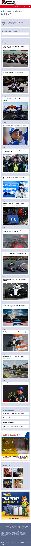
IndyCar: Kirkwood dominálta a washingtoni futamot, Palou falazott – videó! (15, 306)
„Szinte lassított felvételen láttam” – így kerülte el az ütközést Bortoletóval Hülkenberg (15, 230)
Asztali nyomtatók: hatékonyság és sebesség (13, 413)
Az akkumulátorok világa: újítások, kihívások (13, 426)
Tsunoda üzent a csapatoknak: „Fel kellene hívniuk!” (15, 125)
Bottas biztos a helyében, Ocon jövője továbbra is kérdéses (14, 280)
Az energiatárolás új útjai (8, 422)
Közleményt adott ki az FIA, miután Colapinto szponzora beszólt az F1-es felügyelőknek (13, 204)
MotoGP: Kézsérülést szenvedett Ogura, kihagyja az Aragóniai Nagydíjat (15, 150)
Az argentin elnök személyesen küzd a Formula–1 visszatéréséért (14, 357)
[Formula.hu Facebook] (15, 6)
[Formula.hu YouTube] (24, 6)
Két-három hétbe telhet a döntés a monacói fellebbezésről (13, 73)
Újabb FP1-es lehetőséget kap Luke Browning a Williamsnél (14, 178)
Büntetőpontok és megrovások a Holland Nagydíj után (15, 331)
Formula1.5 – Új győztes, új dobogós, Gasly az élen (15, 253)
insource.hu (3, 544)
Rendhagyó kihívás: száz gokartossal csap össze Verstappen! (14, 99)
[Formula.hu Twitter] (17, 6)
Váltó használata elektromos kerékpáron (12, 417)
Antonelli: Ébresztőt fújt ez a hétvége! (11, 383)
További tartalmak (8, 410)
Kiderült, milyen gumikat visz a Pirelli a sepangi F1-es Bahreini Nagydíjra (15, 46)
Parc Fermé (5, 41)
